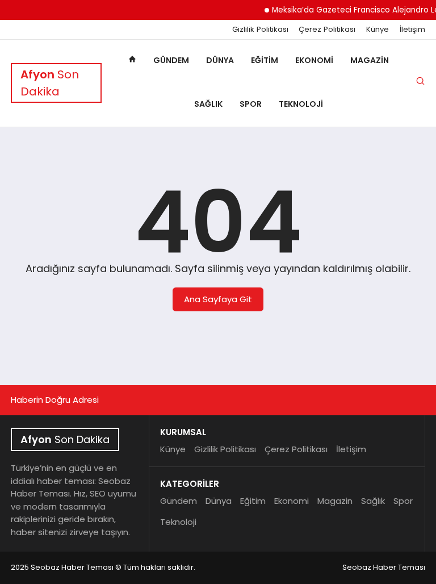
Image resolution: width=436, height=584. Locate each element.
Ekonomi (314, 60)
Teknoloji (301, 104)
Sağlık (208, 104)
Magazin (369, 60)
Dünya (220, 60)
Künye (377, 29)
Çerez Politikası (327, 29)
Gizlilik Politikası (260, 29)
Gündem (171, 60)
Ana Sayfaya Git (218, 299)
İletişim (412, 29)
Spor (251, 104)
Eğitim (264, 60)
